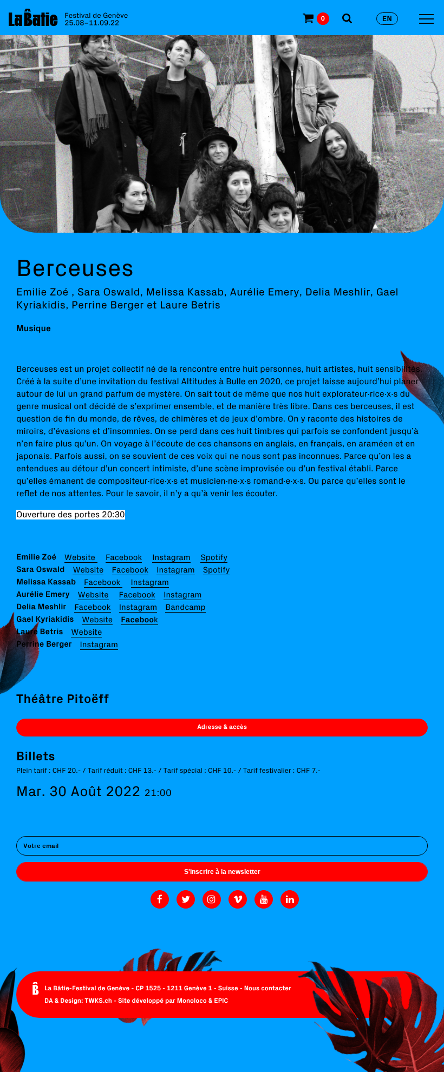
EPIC (221, 1000)
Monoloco (192, 1000)
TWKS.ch (98, 1000)
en (387, 18)
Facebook (124, 557)
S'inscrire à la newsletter (222, 872)
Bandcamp (185, 606)
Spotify (213, 557)
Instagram (171, 557)
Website (80, 557)
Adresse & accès (222, 727)
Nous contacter (267, 988)
